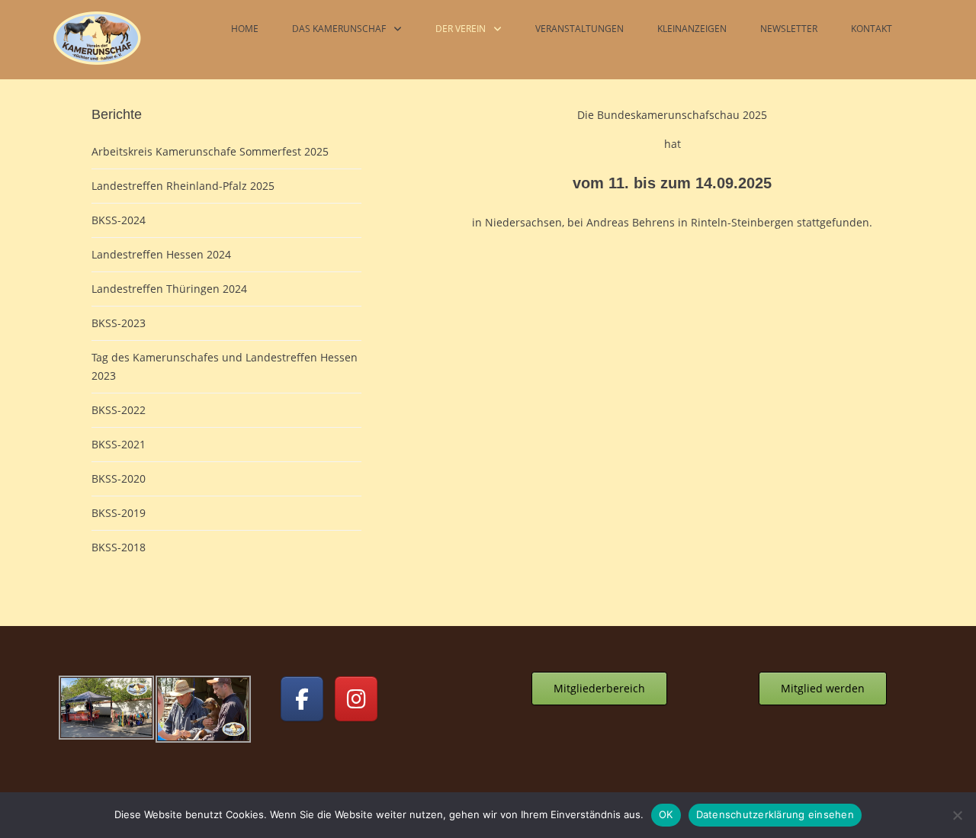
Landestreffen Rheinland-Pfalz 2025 (183, 185)
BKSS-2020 (119, 478)
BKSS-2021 (119, 444)
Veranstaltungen (579, 28)
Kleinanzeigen (692, 28)
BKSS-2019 (119, 513)
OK (666, 814)
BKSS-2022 (119, 410)
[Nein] (957, 815)
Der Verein (460, 28)
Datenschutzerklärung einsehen (775, 814)
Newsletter (788, 28)
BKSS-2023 (119, 323)
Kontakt (871, 28)
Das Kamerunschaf (339, 28)
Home (244, 28)
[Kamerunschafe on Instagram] (356, 698)
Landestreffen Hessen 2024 (161, 254)
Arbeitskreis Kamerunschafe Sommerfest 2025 (210, 151)
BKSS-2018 (119, 547)
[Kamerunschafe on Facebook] (302, 698)
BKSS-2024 (119, 220)
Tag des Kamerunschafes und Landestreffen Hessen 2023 (225, 366)
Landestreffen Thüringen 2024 (169, 288)
